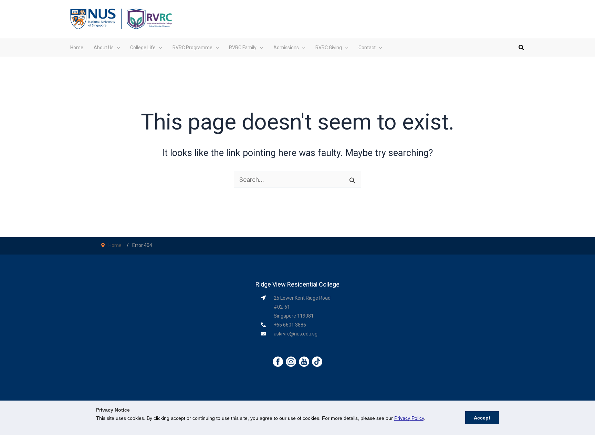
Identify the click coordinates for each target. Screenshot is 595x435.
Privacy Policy (409, 418)
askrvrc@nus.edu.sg (295, 333)
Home (115, 245)
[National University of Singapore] (93, 18)
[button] (117, 47)
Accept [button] (482, 418)
